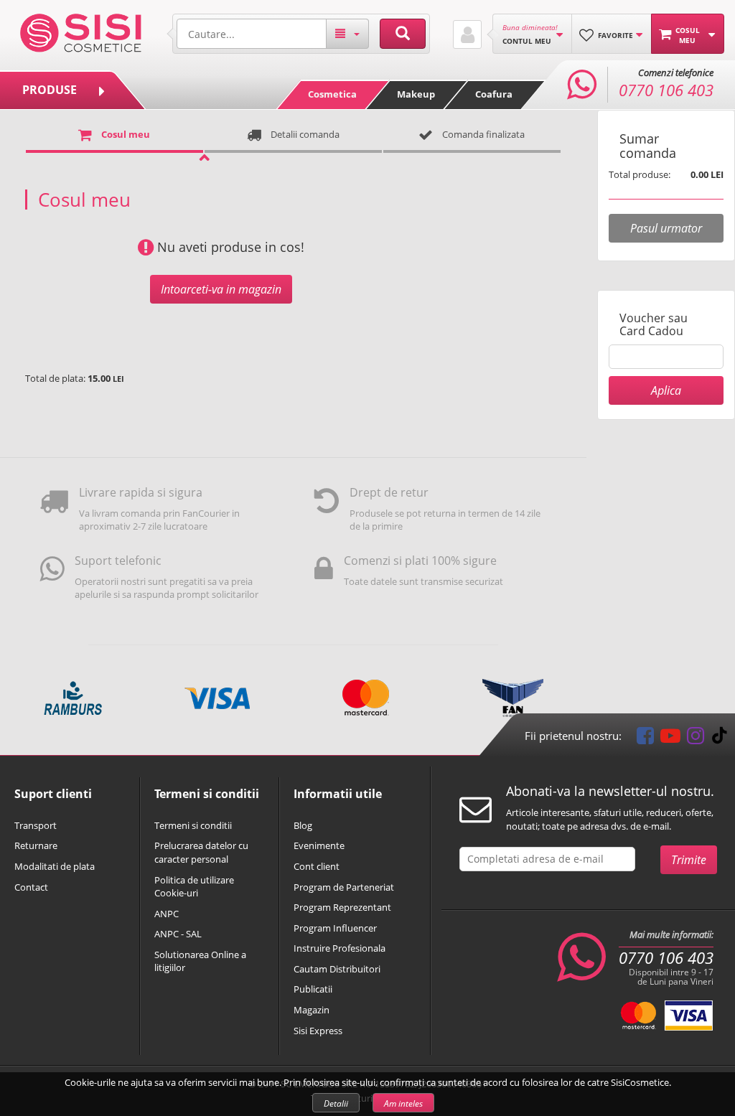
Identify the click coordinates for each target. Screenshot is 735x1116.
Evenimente (319, 845)
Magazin (311, 1009)
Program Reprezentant (342, 907)
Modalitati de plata (54, 866)
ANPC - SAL (178, 933)
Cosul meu (124, 134)
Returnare (35, 845)
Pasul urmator (666, 228)
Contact (31, 887)
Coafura (493, 94)
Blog (303, 825)
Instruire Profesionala (339, 948)
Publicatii (313, 989)
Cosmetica (332, 94)
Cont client (317, 866)
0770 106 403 (666, 957)
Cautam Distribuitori (337, 968)
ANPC (166, 913)
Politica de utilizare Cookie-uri (194, 886)
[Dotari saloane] (80, 31)
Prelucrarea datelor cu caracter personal (201, 852)
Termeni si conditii (193, 825)
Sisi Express (318, 1030)
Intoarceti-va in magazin (221, 289)
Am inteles (403, 1103)
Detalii (336, 1103)
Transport (35, 825)
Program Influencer (335, 928)
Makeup (416, 94)
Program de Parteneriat (344, 887)
